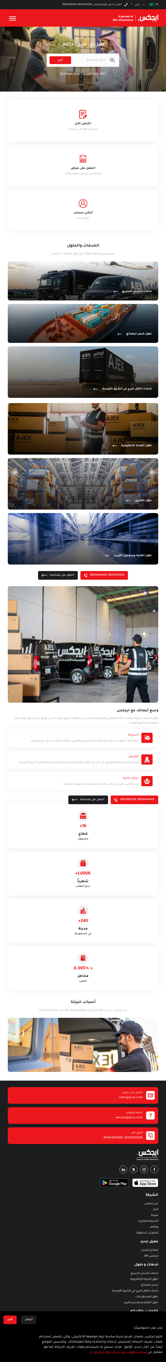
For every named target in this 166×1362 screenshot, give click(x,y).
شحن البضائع (149, 1285)
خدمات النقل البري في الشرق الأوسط (135, 1291)
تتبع (60, 60)
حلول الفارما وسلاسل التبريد (140, 1302)
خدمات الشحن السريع (144, 1273)
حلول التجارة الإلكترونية (144, 1279)
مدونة (154, 1215)
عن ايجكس (151, 1203)
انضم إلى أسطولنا (147, 1233)
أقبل (10, 1319)
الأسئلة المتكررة (148, 1221)
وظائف (154, 1227)
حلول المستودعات (147, 1296)
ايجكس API (151, 1256)
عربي (137, 4)
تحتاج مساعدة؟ (70, 73)
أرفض (29, 1319)
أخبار (155, 1209)
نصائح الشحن (149, 1250)
